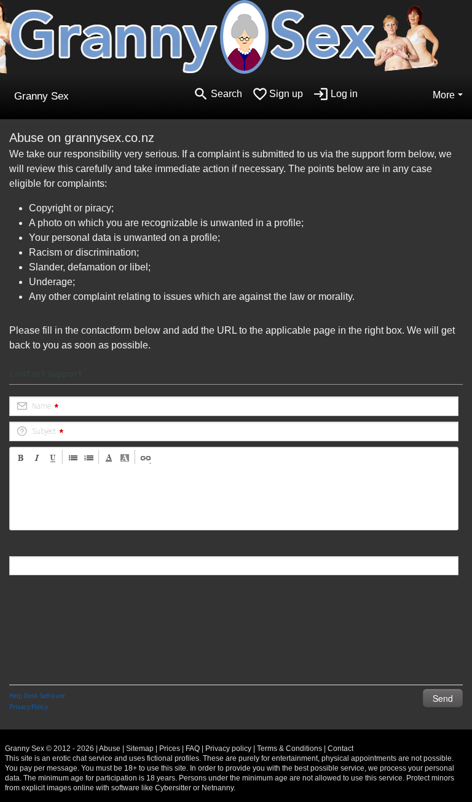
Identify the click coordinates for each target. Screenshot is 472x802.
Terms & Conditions (289, 748)
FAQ (193, 748)
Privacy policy (228, 748)
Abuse (109, 748)
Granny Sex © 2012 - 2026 (49, 748)
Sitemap (140, 748)
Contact (340, 748)
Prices (169, 748)
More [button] (444, 95)
